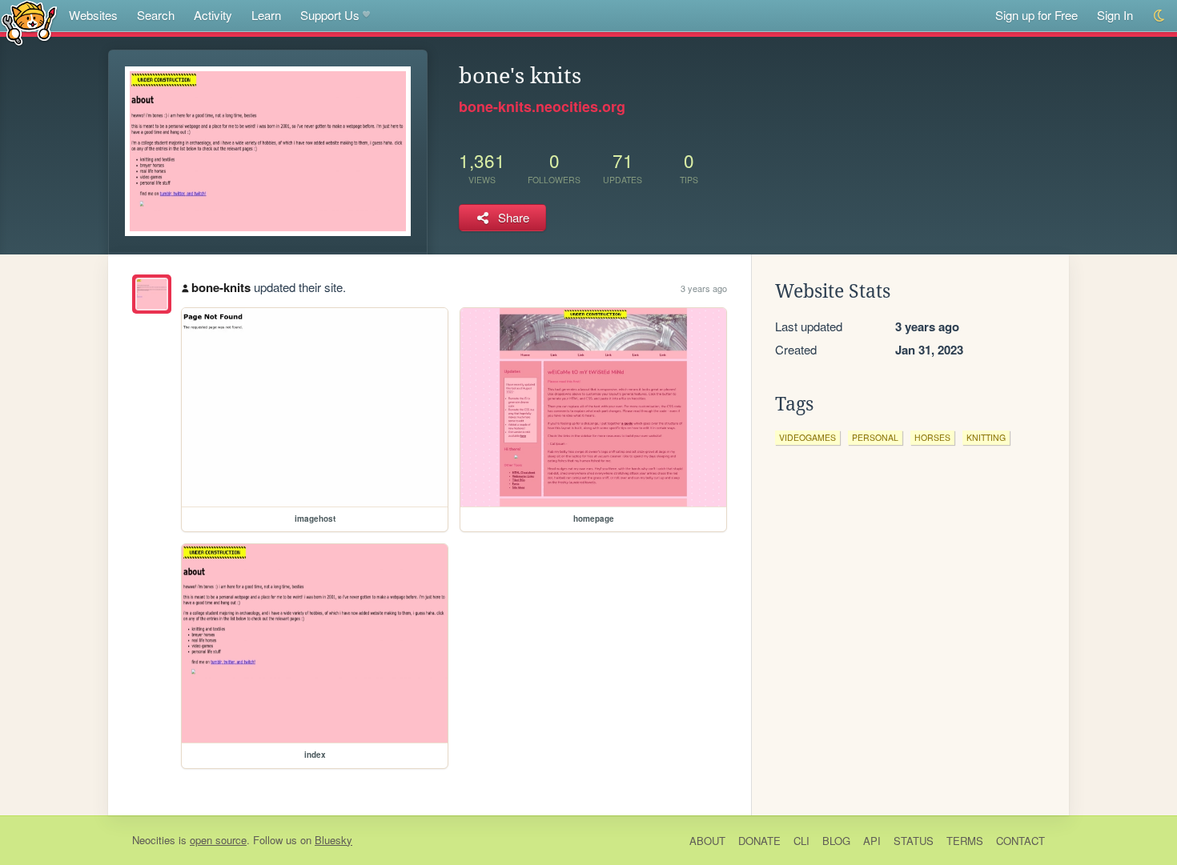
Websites (93, 14)
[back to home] (29, 22)
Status (914, 840)
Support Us (330, 14)
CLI (801, 840)
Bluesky (333, 839)
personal (875, 437)
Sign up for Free (1036, 14)
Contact (1020, 840)
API (872, 840)
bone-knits (221, 287)
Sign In (1115, 14)
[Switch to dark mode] (1160, 15)
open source (218, 839)
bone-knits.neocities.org (542, 106)
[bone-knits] (151, 294)
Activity (213, 14)
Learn (266, 14)
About (707, 840)
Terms (964, 840)
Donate (759, 840)
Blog (836, 840)
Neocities (153, 839)
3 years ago (704, 288)
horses (932, 437)
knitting (986, 437)
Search (156, 14)
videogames (807, 437)
